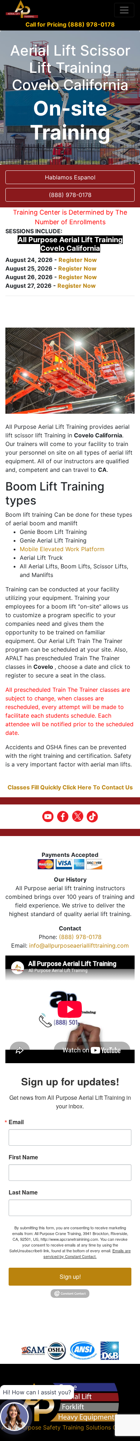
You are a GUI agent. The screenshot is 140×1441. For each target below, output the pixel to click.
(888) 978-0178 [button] (70, 194)
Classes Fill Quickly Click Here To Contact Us (70, 787)
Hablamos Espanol (70, 177)
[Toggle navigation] (124, 10)
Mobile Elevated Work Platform (62, 549)
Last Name (23, 1192)
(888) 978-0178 (80, 936)
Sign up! (70, 1276)
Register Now (78, 259)
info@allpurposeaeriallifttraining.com (79, 945)
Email (16, 1122)
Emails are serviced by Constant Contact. (87, 1253)
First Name (23, 1157)
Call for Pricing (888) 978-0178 (70, 24)
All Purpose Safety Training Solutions (60, 1427)
